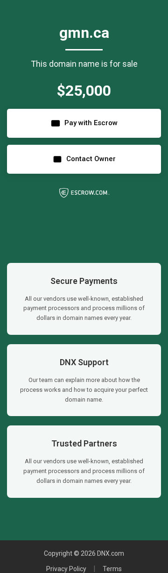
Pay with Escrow (91, 123)
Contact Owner (91, 159)
